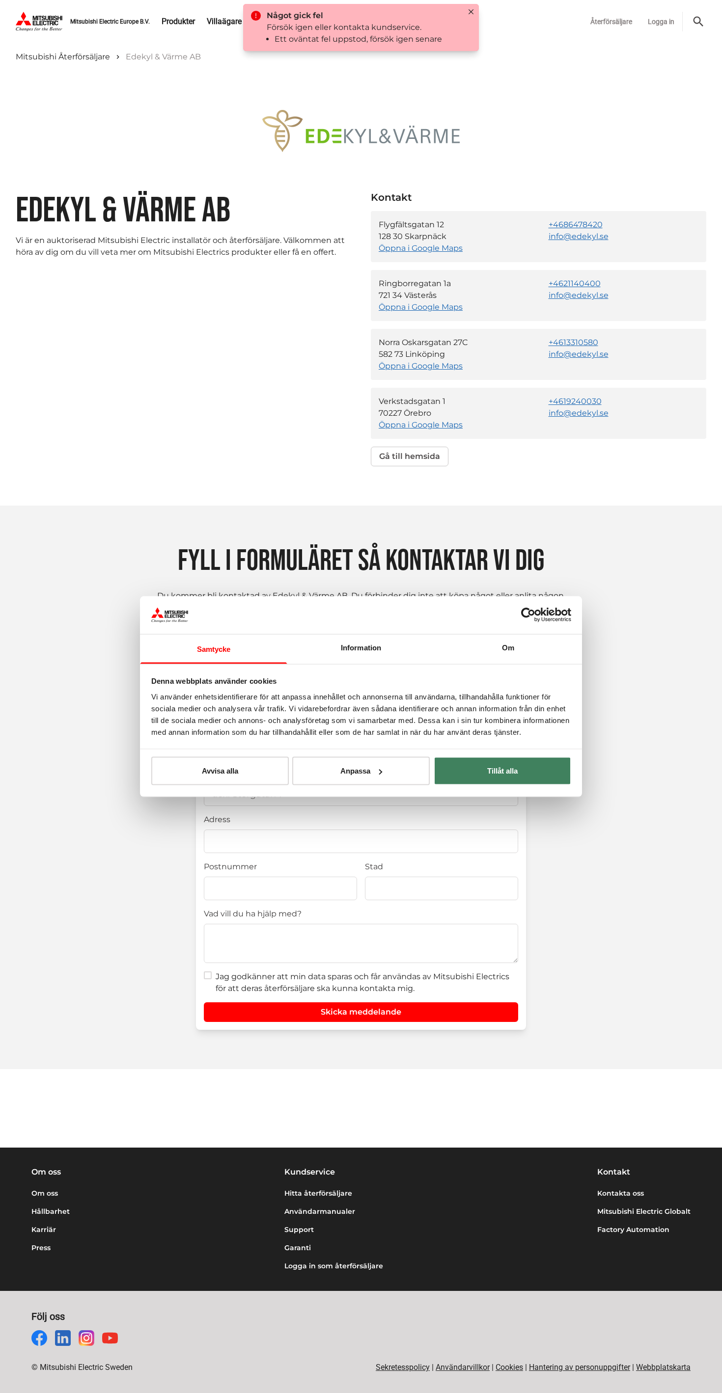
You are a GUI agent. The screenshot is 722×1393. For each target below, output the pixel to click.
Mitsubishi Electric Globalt (644, 1211)
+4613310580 (573, 342)
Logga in (661, 22)
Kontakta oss (620, 1193)
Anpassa (355, 771)
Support (299, 1229)
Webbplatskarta (663, 1367)
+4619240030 (575, 401)
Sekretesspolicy (403, 1367)
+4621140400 (575, 283)
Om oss (44, 1193)
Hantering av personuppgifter (579, 1367)
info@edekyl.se (579, 236)
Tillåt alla (502, 771)
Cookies (509, 1367)
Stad (374, 866)
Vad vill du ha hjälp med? (253, 913)
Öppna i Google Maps (421, 248)
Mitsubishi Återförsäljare (63, 56)
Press (41, 1247)
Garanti (297, 1247)
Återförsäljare (611, 22)
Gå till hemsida (409, 456)
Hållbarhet (50, 1211)
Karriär (43, 1229)
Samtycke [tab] (214, 648)
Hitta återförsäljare (318, 1193)
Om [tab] (508, 647)
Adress (217, 819)
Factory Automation (633, 1229)
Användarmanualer (319, 1211)
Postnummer (230, 866)
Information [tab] (361, 647)
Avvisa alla (220, 771)
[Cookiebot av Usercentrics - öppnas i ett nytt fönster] (528, 615)
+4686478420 (576, 224)
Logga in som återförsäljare (333, 1265)
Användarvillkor (463, 1367)
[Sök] (698, 21)
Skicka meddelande (361, 1012)
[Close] (471, 12)
